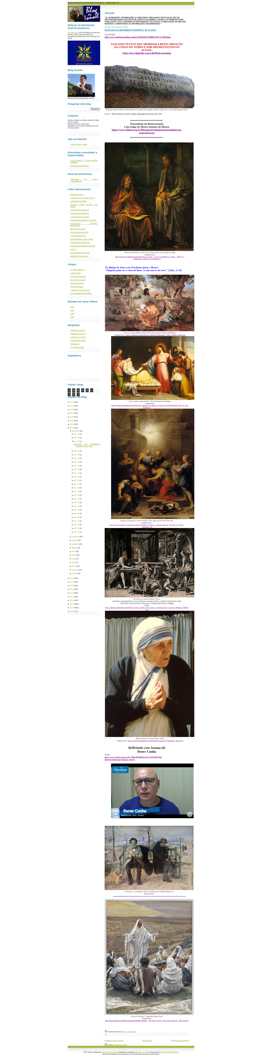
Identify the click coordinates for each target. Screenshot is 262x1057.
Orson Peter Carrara (77, 280)
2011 (72, 307)
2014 (72, 593)
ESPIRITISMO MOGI (77, 341)
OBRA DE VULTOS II (78, 334)
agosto (74, 548)
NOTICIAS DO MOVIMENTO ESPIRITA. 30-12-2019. (130, 30)
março (74, 566)
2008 (72, 317)
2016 (72, 586)
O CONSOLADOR (77, 348)
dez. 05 (76, 521)
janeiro (74, 574)
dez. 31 (76, 434)
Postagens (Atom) (120, 1045)
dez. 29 (76, 441)
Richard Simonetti (77, 283)
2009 (72, 314)
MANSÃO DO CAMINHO (79, 256)
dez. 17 (76, 484)
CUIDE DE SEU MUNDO (79, 217)
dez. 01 (76, 532)
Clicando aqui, (73, 33)
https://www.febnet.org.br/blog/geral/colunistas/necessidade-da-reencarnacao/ (147, 131)
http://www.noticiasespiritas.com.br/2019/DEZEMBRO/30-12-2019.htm (138, 37)
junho (74, 555)
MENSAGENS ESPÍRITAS (80, 253)
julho (73, 551)
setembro (75, 544)
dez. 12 (76, 499)
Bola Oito (164, 1052)
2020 (72, 424)
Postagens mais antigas (180, 1041)
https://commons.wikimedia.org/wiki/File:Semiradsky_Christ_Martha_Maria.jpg (155, 335)
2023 (72, 413)
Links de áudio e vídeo (78, 144)
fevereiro (75, 570)
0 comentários (131, 1031)
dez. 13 (76, 495)
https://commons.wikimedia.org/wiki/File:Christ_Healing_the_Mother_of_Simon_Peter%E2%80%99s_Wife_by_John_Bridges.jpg (150, 406)
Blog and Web (143, 1052)
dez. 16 (76, 488)
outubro (74, 540)
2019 (72, 428)
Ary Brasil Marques (77, 270)
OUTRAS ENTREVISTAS (79, 166)
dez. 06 (76, 517)
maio (73, 559)
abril (73, 562)
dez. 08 (76, 514)
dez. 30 (76, 438)
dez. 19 (76, 477)
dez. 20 (76, 473)
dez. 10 (76, 506)
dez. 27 (76, 451)
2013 (72, 597)
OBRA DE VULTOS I (77, 330)
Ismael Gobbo (75, 273)
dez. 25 (76, 458)
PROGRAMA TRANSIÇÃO (80, 243)
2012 (72, 600)
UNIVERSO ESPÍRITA (78, 201)
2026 (72, 402)
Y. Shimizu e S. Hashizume (80, 290)
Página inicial (147, 1041)
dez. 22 (76, 469)
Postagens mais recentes (114, 1041)
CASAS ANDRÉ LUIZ (78, 236)
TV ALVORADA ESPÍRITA (79, 214)
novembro (75, 537)
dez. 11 (76, 502)
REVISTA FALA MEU (77, 229)
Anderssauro (174, 1052)
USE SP (73, 250)
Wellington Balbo (76, 287)
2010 (72, 310)
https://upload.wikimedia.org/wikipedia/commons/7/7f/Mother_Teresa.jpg (155, 741)
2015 (72, 589)
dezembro (75, 431)
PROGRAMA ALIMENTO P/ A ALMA (83, 220)
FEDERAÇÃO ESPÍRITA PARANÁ (82, 246)
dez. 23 (76, 466)
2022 (72, 417)
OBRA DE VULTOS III (78, 337)
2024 (72, 410)
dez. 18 (76, 480)
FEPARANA (74, 344)
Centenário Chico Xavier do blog (82, 198)
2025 (72, 406)
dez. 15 (76, 491)
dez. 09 (76, 510)
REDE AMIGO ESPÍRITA (79, 232)
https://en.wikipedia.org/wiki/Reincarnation (147, 53)
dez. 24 (76, 462)
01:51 (124, 1031)
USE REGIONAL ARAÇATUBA (81, 239)
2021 (72, 421)
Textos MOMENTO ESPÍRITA (81, 294)
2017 (72, 582)
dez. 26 (76, 455)
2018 (72, 578)
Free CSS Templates (109, 1052)
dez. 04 (76, 525)
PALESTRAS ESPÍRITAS (79, 210)
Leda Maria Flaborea (78, 277)
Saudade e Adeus (77, 195)
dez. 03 (76, 528)
